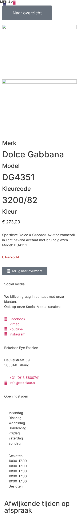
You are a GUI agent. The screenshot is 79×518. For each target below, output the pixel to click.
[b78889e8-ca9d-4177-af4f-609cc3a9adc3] (39, 104)
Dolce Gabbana (33, 154)
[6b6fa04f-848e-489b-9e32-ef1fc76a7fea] (39, 50)
